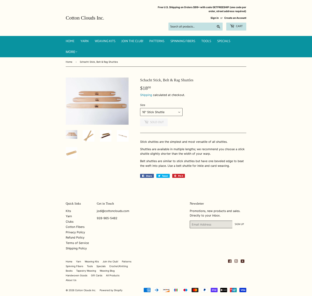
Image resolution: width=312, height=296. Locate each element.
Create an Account (235, 17)
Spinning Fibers (182, 41)
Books (69, 270)
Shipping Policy (76, 248)
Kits (68, 211)
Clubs (69, 221)
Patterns (156, 41)
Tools (206, 41)
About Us (71, 280)
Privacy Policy (75, 232)
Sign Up (239, 224)
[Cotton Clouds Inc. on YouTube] (242, 261)
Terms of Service (77, 243)
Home (70, 41)
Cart (239, 26)
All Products (113, 275)
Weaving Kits (105, 41)
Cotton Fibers (75, 227)
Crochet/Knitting (118, 266)
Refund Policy (75, 237)
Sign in (215, 17)
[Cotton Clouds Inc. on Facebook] (230, 261)
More (70, 52)
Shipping (146, 95)
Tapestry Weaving (86, 270)
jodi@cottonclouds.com (113, 211)
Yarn (85, 41)
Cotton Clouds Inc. (85, 18)
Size (142, 104)
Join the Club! (132, 41)
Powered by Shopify (111, 290)
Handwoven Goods (76, 275)
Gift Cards (96, 275)
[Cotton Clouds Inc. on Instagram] (236, 261)
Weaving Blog (107, 270)
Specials (223, 41)
